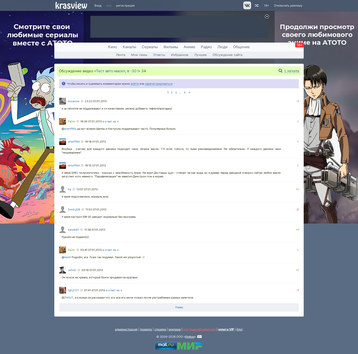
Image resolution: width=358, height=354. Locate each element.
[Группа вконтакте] (247, 8)
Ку (69, 189)
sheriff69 (70, 128)
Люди (222, 47)
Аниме (189, 47)
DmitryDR (74, 209)
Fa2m (71, 121)
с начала (291, 71)
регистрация (125, 5)
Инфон (189, 336)
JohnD (72, 270)
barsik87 (73, 229)
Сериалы (150, 47)
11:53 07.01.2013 (95, 209)
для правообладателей (199, 329)
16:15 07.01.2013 (95, 165)
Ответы (159, 55)
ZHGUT (68, 297)
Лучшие (200, 55)
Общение (241, 47)
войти (135, 83)
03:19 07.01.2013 (92, 270)
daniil (67, 257)
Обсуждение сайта (227, 55)
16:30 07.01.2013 (91, 121)
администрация (126, 329)
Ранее (179, 307)
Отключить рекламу (288, 5)
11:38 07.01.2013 (94, 229)
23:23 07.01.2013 (96, 101)
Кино (112, 47)
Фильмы (170, 47)
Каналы (129, 47)
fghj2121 (73, 290)
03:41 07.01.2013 (91, 250)
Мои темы (139, 55)
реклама (175, 329)
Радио (206, 47)
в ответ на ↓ (111, 121)
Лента (120, 55)
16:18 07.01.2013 (95, 141)
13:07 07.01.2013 (87, 189)
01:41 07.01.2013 (94, 290)
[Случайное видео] (256, 5)
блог (239, 329)
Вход (97, 5)
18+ (266, 5)
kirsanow (73, 101)
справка (160, 329)
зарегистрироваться (158, 83)
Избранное (179, 55)
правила (146, 329)
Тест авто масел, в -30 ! (117, 71)
